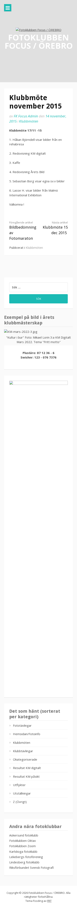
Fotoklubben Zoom (22, 846)
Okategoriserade (25, 759)
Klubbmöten (28, 121)
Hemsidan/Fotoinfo (26, 734)
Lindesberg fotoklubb (24, 862)
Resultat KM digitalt (27, 768)
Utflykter (19, 785)
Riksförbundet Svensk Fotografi (31, 867)
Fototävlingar (22, 725)
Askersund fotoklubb (23, 835)
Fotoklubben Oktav (22, 841)
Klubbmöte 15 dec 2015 (55, 228)
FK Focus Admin (26, 116)
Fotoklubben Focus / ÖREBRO (39, 41)
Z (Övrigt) (20, 802)
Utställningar (22, 793)
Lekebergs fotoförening (26, 857)
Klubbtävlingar (23, 751)
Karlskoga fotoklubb (23, 851)
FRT (49, 901)
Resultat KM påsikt (26, 776)
